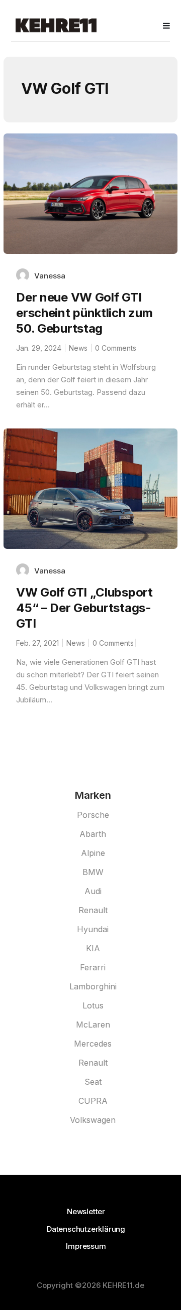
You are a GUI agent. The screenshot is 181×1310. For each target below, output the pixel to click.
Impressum (86, 1246)
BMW (93, 872)
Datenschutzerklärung (86, 1229)
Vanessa (49, 275)
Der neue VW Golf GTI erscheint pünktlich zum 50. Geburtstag (84, 313)
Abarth (92, 834)
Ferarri (93, 967)
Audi (93, 891)
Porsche (93, 815)
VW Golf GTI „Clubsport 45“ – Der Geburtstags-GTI (84, 608)
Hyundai (93, 929)
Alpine (93, 853)
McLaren (93, 1025)
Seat (93, 1082)
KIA (93, 948)
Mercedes (93, 1044)
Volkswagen (93, 1120)
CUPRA (93, 1101)
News (78, 348)
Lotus (93, 1005)
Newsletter (86, 1211)
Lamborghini (93, 986)
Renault (93, 910)
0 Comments (115, 348)
